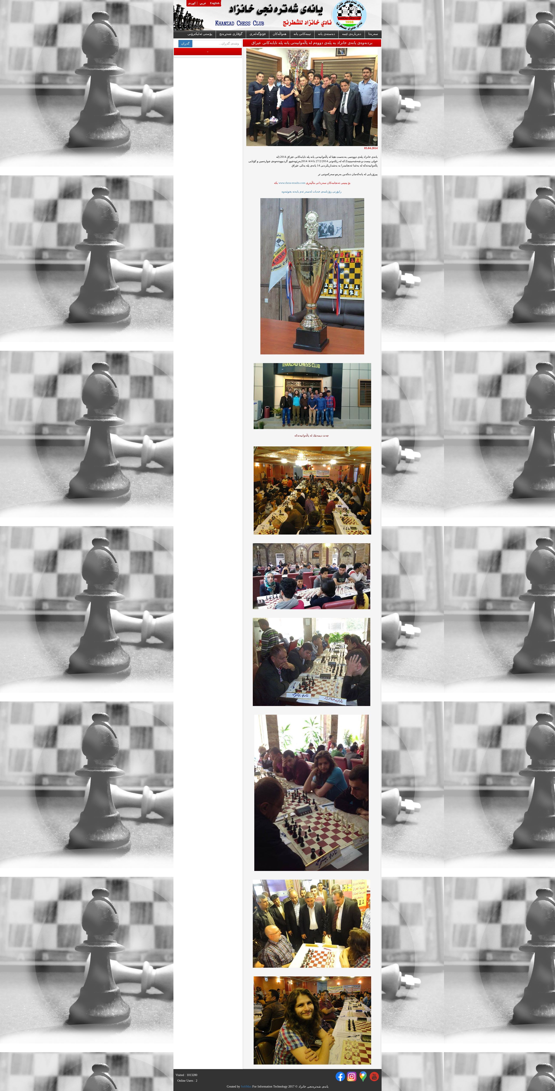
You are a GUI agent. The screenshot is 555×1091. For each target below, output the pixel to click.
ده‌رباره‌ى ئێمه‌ (351, 34)
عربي (203, 3)
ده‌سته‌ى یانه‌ (326, 34)
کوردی (192, 3)
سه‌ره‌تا (373, 34)
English (214, 3)
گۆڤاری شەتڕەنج (230, 34)
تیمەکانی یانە (302, 34)
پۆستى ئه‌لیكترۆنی (200, 34)
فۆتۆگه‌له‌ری (258, 34)
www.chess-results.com (292, 182)
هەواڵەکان (279, 34)
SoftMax (246, 1086)
